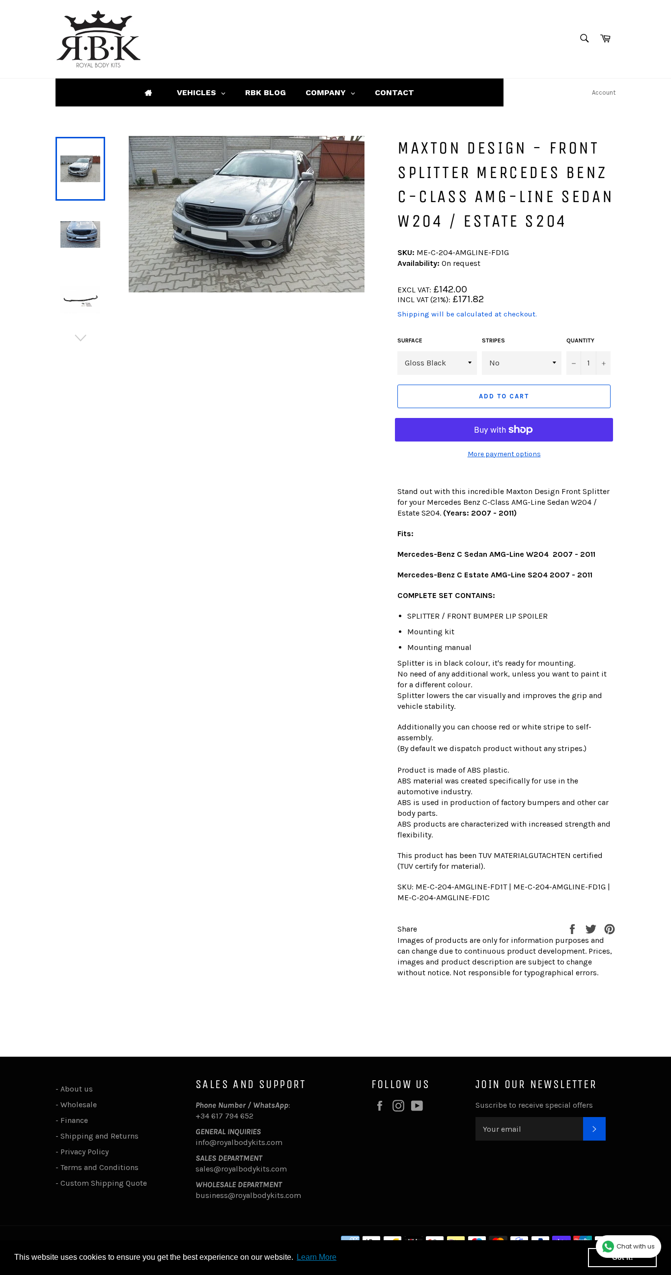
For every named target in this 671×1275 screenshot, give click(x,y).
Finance (74, 1120)
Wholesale (80, 1104)
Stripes (493, 340)
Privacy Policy (84, 1151)
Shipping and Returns (99, 1136)
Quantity (580, 340)
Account (603, 92)
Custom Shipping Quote (103, 1183)
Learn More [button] (316, 1257)
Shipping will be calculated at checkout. (467, 314)
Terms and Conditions (99, 1167)
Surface (409, 340)
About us (76, 1088)
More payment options (504, 454)
